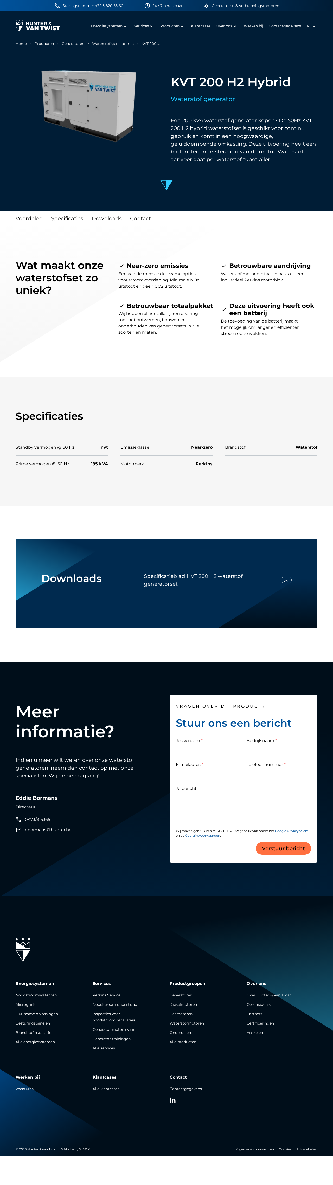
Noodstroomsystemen (36, 995)
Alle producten (183, 1042)
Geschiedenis (259, 1004)
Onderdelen (180, 1032)
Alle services (104, 1048)
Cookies (285, 1149)
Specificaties (67, 218)
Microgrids (25, 1004)
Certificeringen (260, 1023)
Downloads (107, 218)
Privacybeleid (306, 1149)
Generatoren (73, 43)
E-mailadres (189, 764)
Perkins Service (106, 995)
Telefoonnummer (266, 764)
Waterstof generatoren (113, 43)
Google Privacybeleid (291, 831)
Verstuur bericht (283, 848)
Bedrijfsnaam (262, 740)
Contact (140, 218)
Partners (254, 1014)
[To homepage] (38, 26)
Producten (44, 43)
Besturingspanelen (33, 1023)
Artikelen (255, 1032)
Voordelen (29, 218)
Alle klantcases (106, 1088)
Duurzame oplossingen (37, 1014)
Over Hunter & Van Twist (269, 995)
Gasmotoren (181, 1014)
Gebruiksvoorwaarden (202, 836)
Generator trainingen (112, 1038)
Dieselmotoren (183, 1004)
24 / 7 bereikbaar (167, 5)
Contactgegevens (186, 1088)
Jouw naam (189, 740)
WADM (84, 1149)
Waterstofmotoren (187, 1023)
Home (21, 43)
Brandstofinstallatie (33, 1032)
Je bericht (186, 788)
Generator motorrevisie (114, 1029)
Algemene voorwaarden (255, 1149)
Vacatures (25, 1088)
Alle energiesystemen (35, 1042)
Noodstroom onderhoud (115, 1004)
